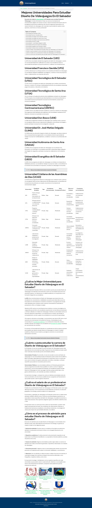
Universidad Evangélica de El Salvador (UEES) (36, 46)
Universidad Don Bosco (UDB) (32, 41)
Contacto (67, 3)
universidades (39, 19)
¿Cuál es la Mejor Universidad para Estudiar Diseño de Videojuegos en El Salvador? (44, 49)
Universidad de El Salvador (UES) (33, 33)
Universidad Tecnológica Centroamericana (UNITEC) (37, 40)
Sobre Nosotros (46, 505)
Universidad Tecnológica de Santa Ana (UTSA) (36, 38)
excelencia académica (39, 322)
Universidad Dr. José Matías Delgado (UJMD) (36, 43)
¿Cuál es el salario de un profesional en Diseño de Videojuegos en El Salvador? (43, 52)
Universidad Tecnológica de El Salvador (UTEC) (36, 36)
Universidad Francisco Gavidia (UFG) (34, 35)
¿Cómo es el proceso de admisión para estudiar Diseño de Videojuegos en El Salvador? (45, 54)
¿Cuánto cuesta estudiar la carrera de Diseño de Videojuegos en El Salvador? (43, 51)
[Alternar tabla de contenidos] (64, 32)
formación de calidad (56, 323)
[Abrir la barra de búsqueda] (72, 3)
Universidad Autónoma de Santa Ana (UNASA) (36, 44)
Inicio (63, 3)
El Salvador (25, 8)
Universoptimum (30, 3)
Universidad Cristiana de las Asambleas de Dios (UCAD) (38, 48)
